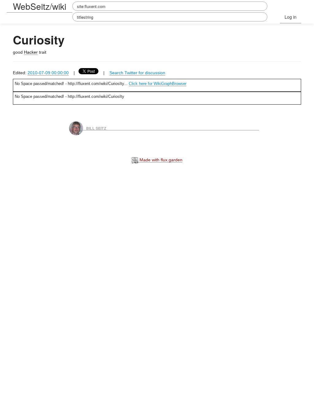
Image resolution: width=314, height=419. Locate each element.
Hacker (31, 52)
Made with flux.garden (160, 159)
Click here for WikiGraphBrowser (157, 83)
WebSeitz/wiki (39, 6)
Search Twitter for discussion (137, 72)
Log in (291, 17)
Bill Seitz (96, 127)
